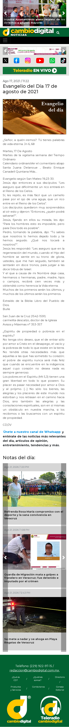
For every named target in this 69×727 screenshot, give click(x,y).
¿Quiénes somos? (38, 678)
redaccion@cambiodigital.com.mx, (35, 670)
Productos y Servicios (15, 688)
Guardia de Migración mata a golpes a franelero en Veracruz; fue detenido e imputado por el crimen (31, 578)
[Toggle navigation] (5, 40)
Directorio (60, 677)
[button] (5, 13)
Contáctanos (37, 687)
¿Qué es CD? (16, 678)
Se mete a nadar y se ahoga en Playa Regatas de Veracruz (30, 640)
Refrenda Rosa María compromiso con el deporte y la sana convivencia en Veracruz (33, 515)
